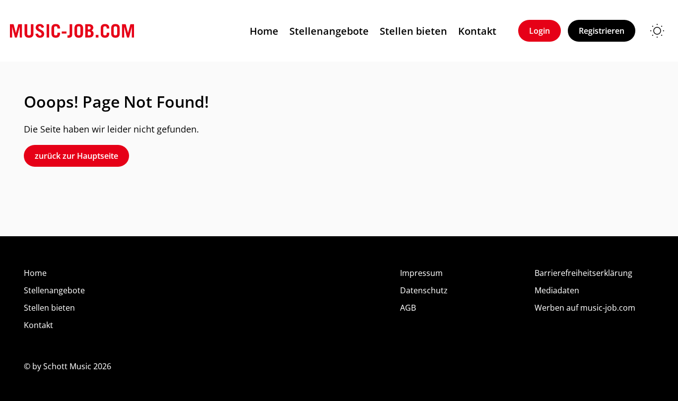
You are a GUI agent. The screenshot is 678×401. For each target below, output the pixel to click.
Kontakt (477, 31)
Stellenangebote (329, 31)
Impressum (421, 272)
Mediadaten (557, 290)
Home (264, 31)
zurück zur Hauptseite (76, 155)
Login (539, 30)
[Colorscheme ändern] (657, 31)
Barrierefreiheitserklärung (583, 272)
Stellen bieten (413, 31)
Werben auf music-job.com (585, 307)
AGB (408, 307)
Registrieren (601, 30)
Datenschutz (424, 290)
